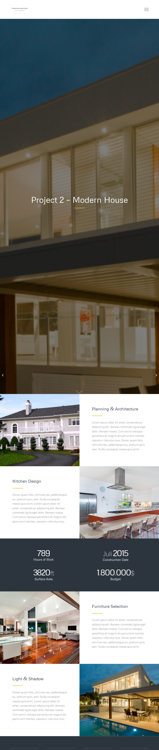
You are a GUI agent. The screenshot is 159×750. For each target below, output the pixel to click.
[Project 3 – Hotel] (156, 375)
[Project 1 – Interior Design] (3, 375)
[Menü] (146, 9)
